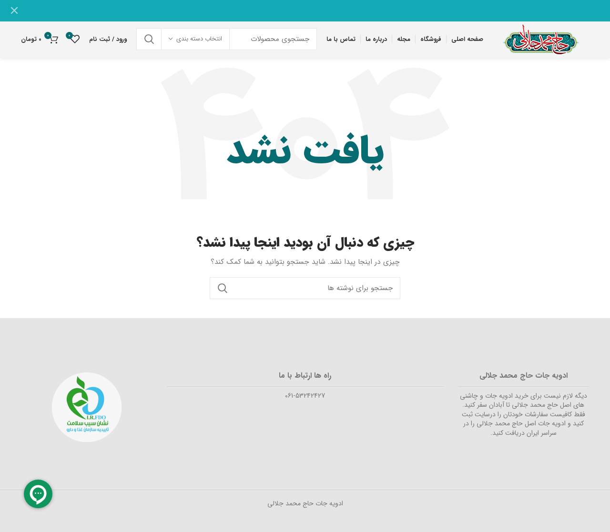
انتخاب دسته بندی (199, 39)
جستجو (149, 39)
